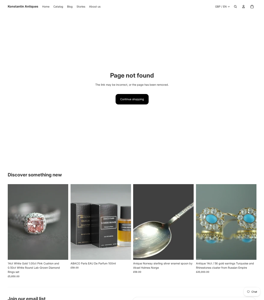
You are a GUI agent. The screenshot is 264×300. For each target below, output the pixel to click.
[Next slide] (62, 222)
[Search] (235, 6)
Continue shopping (132, 99)
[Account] (243, 6)
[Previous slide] (13, 222)
